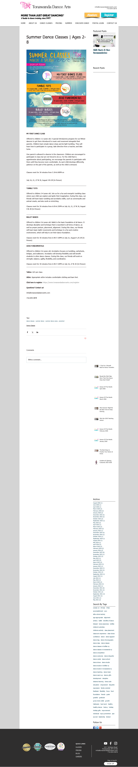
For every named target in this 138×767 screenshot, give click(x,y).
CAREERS (79, 756)
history (105, 707)
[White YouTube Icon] (106, 743)
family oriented (105, 688)
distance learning (98, 681)
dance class (96, 643)
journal (95, 717)
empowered (104, 685)
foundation (96, 694)
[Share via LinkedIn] (37, 332)
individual (96, 713)
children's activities (99, 627)
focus (108, 691)
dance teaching (97, 672)
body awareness (104, 624)
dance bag (96, 640)
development (97, 678)
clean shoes (111, 633)
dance (103, 637)
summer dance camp (51, 321)
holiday (111, 707)
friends (103, 694)
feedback (96, 691)
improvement (106, 710)
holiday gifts (97, 710)
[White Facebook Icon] (111, 743)
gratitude (102, 697)
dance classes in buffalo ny (101, 646)
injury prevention (105, 713)
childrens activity (98, 630)
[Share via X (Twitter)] (32, 332)
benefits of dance (108, 621)
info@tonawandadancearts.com (107, 750)
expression (96, 688)
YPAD (108, 608)
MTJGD (103, 608)
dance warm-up (98, 675)
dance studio (106, 662)
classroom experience (99, 633)
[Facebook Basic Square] (94, 728)
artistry (95, 621)
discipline (105, 678)
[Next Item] (112, 40)
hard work (104, 704)
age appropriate (98, 617)
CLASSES (79, 747)
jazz (113, 713)
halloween (96, 704)
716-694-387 (111, 9)
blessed (95, 624)
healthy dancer (97, 707)
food (112, 691)
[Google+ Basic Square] (100, 728)
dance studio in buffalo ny (101, 665)
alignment (107, 617)
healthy (110, 704)
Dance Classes (30, 325)
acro (105, 611)
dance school (106, 659)
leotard (108, 717)
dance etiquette (109, 656)
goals (108, 694)
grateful (95, 697)
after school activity (99, 614)
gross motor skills (98, 701)
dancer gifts (107, 675)
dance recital (97, 659)
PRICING (78, 750)
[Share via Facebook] (27, 332)
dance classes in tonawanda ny (102, 649)
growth (107, 701)
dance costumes (98, 656)
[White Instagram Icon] (116, 743)
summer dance (40, 321)
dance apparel (110, 637)
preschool (61, 321)
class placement (109, 630)
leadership (102, 717)
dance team (107, 672)
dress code (108, 681)
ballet (100, 621)
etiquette (111, 685)
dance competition (99, 653)
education (96, 685)
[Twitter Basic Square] (97, 728)
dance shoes (97, 662)
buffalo (112, 624)
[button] (46, 23)
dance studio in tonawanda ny (102, 669)
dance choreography (107, 640)
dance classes (30, 321)
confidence (96, 637)
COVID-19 (96, 608)
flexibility (102, 691)
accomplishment (98, 611)
